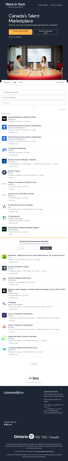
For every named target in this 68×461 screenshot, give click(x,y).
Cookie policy (38, 382)
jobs (14, 82)
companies (6, 82)
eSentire (10, 173)
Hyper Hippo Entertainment (16, 128)
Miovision (11, 150)
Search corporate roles (45, 32)
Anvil (9, 207)
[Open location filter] (64, 103)
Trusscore (11, 269)
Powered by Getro (62, 109)
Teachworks (12, 119)
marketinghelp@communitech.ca (45, 451)
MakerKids (11, 184)
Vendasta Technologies (15, 218)
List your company (56, 5)
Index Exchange (13, 229)
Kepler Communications (15, 304)
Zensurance (11, 350)
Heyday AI (11, 316)
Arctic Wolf (11, 162)
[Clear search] (64, 92)
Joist (9, 257)
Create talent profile (20, 31)
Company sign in (43, 5)
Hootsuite (11, 327)
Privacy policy (30, 382)
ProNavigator (12, 280)
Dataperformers (13, 293)
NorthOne (11, 338)
